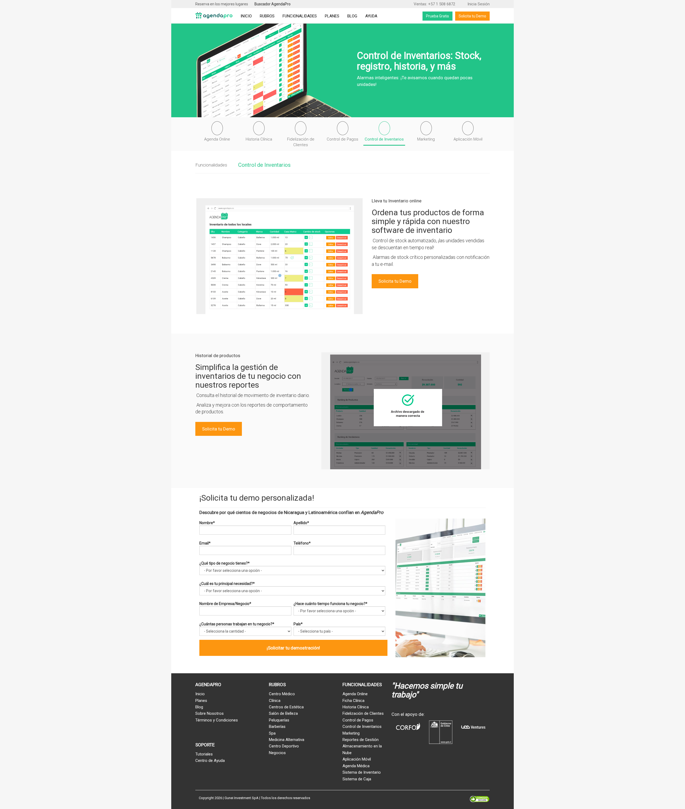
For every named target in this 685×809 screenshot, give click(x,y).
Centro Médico (282, 693)
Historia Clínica (355, 707)
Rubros (267, 16)
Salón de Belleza (283, 713)
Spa (272, 733)
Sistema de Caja (356, 779)
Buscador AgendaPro (272, 4)
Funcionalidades (300, 16)
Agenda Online (355, 693)
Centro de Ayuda (210, 760)
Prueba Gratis (437, 16)
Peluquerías (279, 720)
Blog (352, 16)
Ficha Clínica (353, 700)
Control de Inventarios (264, 165)
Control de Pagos (357, 720)
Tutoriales (204, 754)
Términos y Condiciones (216, 720)
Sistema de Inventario (361, 772)
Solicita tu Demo (472, 16)
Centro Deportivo (284, 746)
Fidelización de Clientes (363, 713)
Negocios (277, 752)
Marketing (351, 733)
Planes (332, 16)
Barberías (277, 726)
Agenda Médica (356, 765)
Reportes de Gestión (360, 739)
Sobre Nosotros (209, 713)
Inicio (246, 16)
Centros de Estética (286, 707)
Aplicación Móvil (356, 759)
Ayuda (371, 16)
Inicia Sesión (478, 4)
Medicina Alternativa (286, 739)
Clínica (274, 700)
